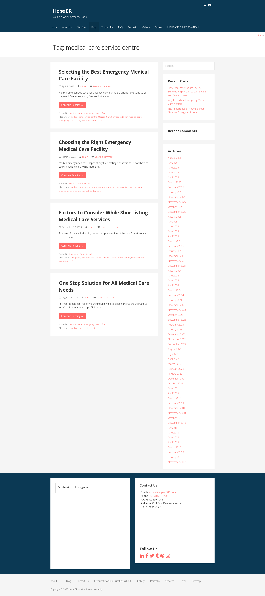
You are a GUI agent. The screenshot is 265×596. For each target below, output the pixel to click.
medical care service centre (84, 116)
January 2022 (175, 373)
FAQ (120, 27)
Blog (93, 27)
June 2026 (173, 167)
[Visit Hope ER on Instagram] (142, 555)
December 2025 (177, 197)
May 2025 (173, 231)
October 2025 (175, 207)
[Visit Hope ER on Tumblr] (157, 555)
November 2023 (177, 310)
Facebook (63, 487)
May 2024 (173, 280)
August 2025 (175, 216)
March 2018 (174, 447)
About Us (67, 27)
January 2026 (175, 192)
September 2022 (177, 344)
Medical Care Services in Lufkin (113, 116)
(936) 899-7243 (158, 496)
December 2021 (177, 378)
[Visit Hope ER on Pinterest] (162, 555)
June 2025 (173, 226)
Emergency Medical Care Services (87, 257)
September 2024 (177, 265)
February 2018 (176, 452)
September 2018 (177, 422)
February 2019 (176, 403)
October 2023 (175, 314)
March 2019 (174, 398)
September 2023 (177, 319)
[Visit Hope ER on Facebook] (146, 555)
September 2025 (177, 211)
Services (81, 27)
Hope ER (62, 11)
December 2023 (177, 305)
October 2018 (175, 418)
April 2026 (173, 177)
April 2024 (173, 285)
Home (54, 27)
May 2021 (173, 388)
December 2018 (177, 408)
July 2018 (173, 427)
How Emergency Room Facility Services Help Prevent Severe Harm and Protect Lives (187, 91)
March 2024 (174, 290)
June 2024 (173, 275)
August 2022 (175, 349)
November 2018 (177, 413)
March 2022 (174, 364)
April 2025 (173, 236)
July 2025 (173, 221)
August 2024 (175, 270)
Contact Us (107, 27)
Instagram (81, 487)
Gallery (146, 27)
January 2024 (175, 300)
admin (83, 86)
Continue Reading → (72, 105)
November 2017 (177, 462)
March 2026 (174, 182)
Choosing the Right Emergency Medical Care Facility (95, 145)
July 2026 (173, 162)
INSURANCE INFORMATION (183, 27)
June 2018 (173, 432)
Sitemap (196, 581)
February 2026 (176, 187)
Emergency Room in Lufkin (81, 253)
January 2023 (175, 329)
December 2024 (177, 256)
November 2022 (177, 339)
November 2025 (177, 202)
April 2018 (173, 442)
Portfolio (132, 27)
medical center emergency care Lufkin (87, 113)
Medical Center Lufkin (91, 120)
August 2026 (175, 157)
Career (158, 27)
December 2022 (177, 334)
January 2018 (175, 457)
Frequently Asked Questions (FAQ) (113, 581)
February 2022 (176, 368)
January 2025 (175, 251)
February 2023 (176, 324)
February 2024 (176, 295)
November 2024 (177, 261)
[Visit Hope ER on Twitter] (152, 555)
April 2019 (173, 393)
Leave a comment (102, 86)
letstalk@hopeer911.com (162, 492)
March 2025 (174, 241)
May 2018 (173, 437)
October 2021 (175, 383)
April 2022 (173, 359)
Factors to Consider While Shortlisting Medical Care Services (103, 216)
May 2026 (173, 172)
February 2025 (176, 246)
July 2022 (173, 354)
